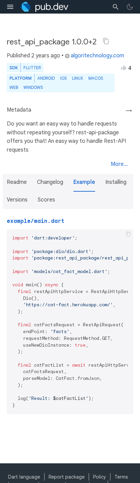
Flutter (32, 67)
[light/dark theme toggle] (130, 7)
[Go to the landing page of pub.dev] (44, 7)
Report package (67, 477)
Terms (121, 477)
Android (46, 78)
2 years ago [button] (45, 55)
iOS (63, 78)
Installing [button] (115, 182)
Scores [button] (46, 199)
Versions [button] (17, 199)
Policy (99, 477)
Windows (33, 87)
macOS (95, 78)
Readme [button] (17, 182)
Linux (77, 78)
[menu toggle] (10, 7)
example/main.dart (36, 221)
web (14, 87)
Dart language (24, 477)
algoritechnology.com (97, 55)
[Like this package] (124, 67)
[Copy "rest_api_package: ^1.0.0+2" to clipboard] (106, 41)
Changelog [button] (50, 182)
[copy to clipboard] (128, 234)
